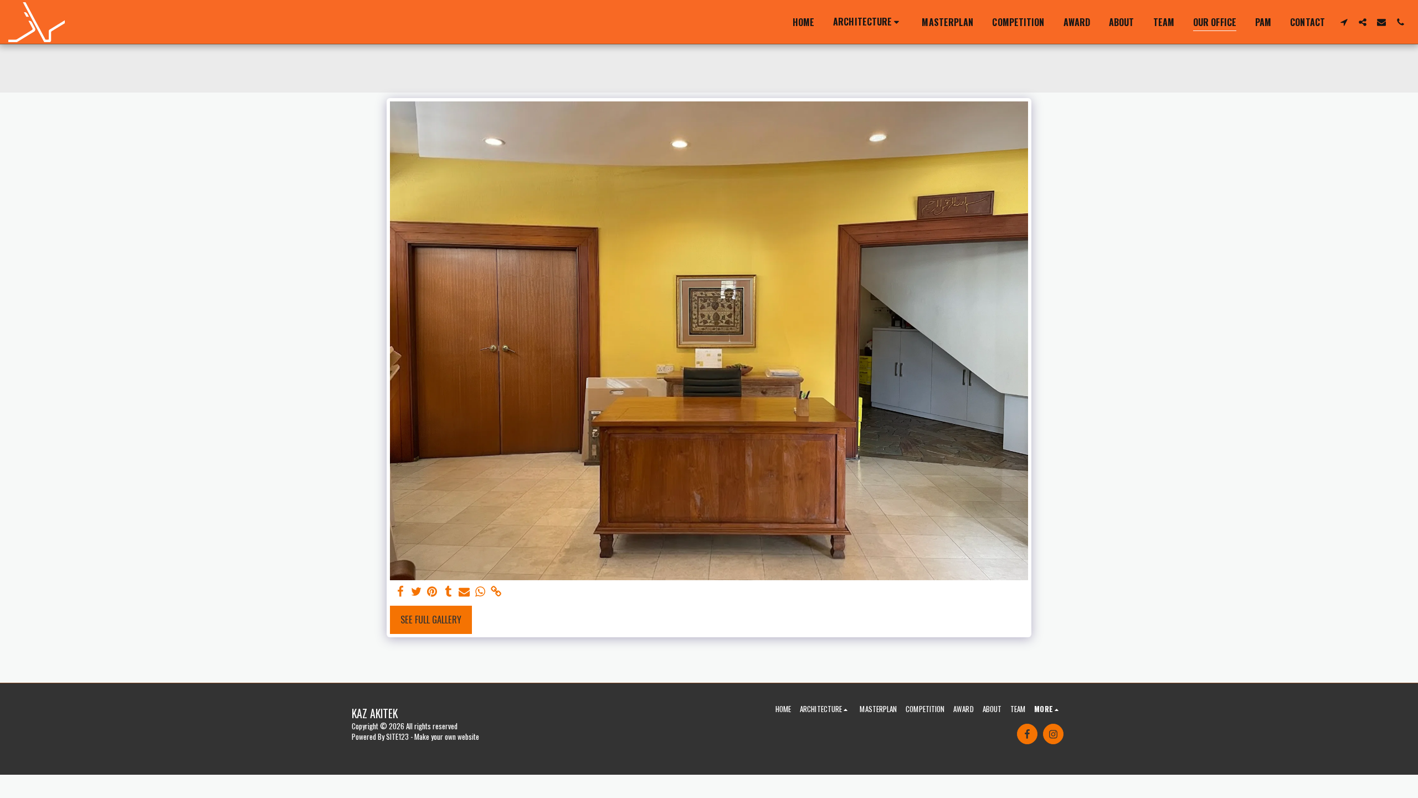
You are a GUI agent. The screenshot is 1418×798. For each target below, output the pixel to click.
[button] (868, 22)
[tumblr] (448, 591)
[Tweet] (416, 591)
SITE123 (397, 736)
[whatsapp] (480, 591)
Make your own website (446, 736)
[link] (496, 591)
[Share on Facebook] (400, 591)
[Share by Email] (464, 591)
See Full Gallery (430, 619)
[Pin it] (432, 591)
